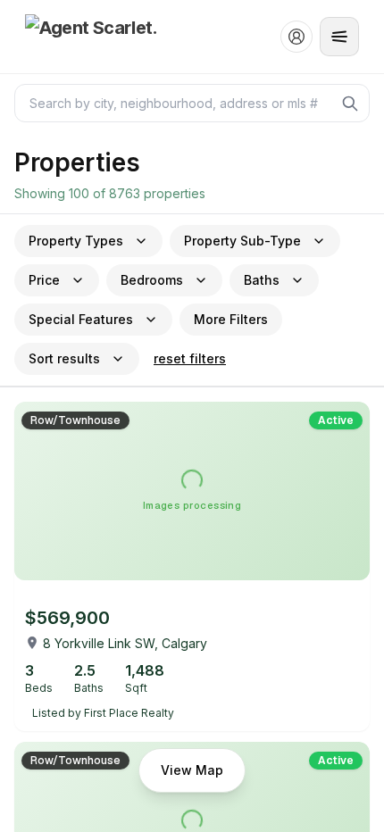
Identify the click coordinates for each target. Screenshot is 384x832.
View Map (192, 770)
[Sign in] (296, 37)
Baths (262, 279)
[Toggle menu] (339, 36)
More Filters (231, 319)
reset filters (190, 358)
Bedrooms (152, 279)
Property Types (76, 240)
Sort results (64, 358)
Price (44, 279)
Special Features (81, 319)
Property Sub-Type (242, 240)
